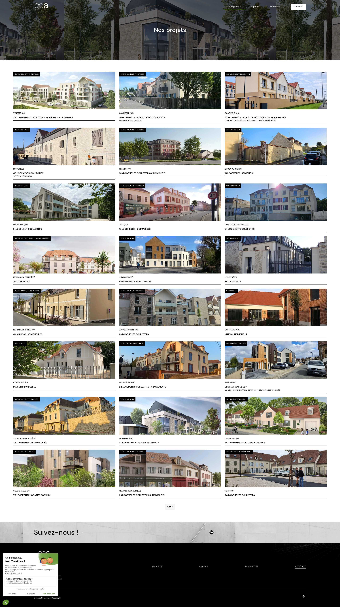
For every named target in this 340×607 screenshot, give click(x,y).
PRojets (157, 566)
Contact (298, 6)
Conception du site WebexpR (47, 598)
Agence (255, 6)
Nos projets (235, 6)
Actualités (275, 6)
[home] (41, 6)
